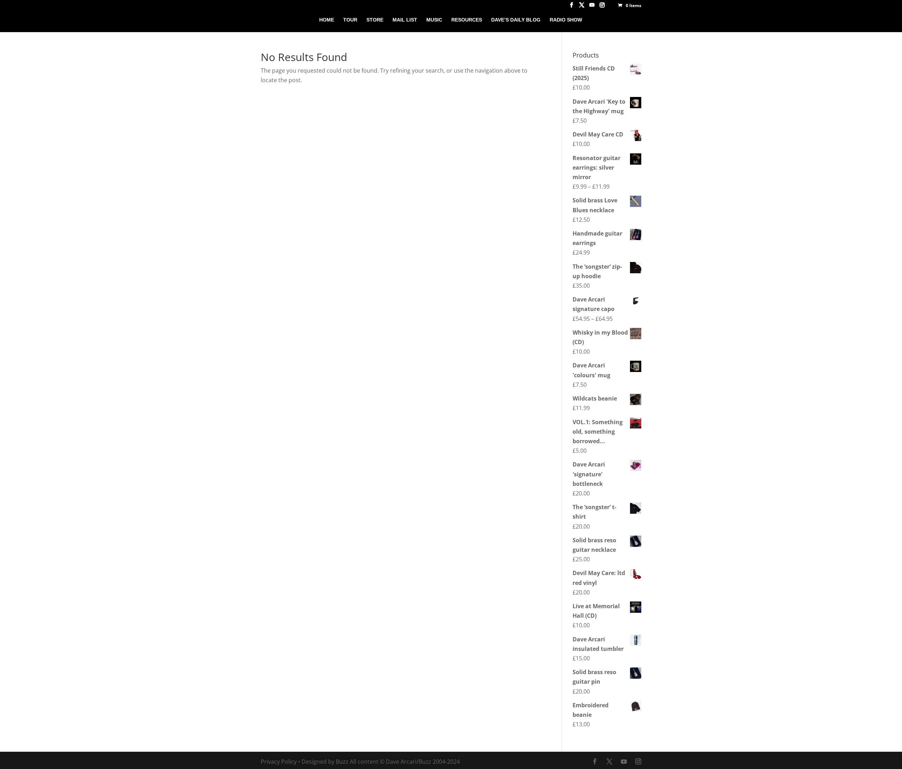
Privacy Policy (279, 761)
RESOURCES (466, 20)
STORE (374, 20)
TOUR (350, 20)
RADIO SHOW (566, 20)
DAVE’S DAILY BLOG (515, 20)
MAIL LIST (405, 20)
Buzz (342, 761)
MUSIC (434, 20)
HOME (326, 20)
